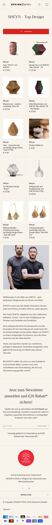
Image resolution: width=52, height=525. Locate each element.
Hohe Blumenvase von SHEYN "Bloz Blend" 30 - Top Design (38, 106)
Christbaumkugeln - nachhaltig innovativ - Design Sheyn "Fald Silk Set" (38, 231)
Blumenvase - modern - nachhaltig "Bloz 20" (12, 105)
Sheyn (6, 61)
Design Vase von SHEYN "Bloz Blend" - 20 (39, 66)
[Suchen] (39, 4)
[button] (4, 4)
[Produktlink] (13, 48)
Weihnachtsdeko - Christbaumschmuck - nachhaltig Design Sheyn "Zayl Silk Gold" (13, 231)
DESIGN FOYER (20, 502)
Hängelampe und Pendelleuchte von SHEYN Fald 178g (36, 188)
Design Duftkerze (36, 145)
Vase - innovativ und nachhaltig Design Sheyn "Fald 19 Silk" (13, 147)
